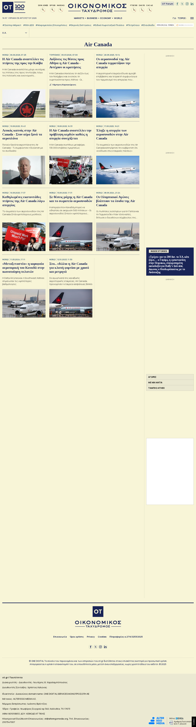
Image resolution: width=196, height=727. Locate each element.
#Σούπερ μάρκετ (11, 25)
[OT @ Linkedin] (192, 3)
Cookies (102, 636)
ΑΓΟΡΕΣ (152, 376)
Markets (79, 18)
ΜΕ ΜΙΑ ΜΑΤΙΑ (155, 382)
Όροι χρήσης (77, 636)
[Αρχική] (13, 7)
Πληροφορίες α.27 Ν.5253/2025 (126, 636)
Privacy (91, 636)
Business (92, 18)
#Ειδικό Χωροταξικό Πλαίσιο (108, 25)
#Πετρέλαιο (132, 25)
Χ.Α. (4, 32)
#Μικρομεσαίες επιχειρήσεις (51, 25)
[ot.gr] (97, 11)
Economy (105, 18)
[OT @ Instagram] (187, 3)
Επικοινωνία (60, 636)
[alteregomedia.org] (157, 723)
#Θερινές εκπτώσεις (80, 25)
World (118, 18)
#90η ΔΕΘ (28, 25)
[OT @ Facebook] (177, 3)
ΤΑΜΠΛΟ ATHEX (156, 387)
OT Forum (167, 3)
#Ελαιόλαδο (148, 25)
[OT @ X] (182, 3)
